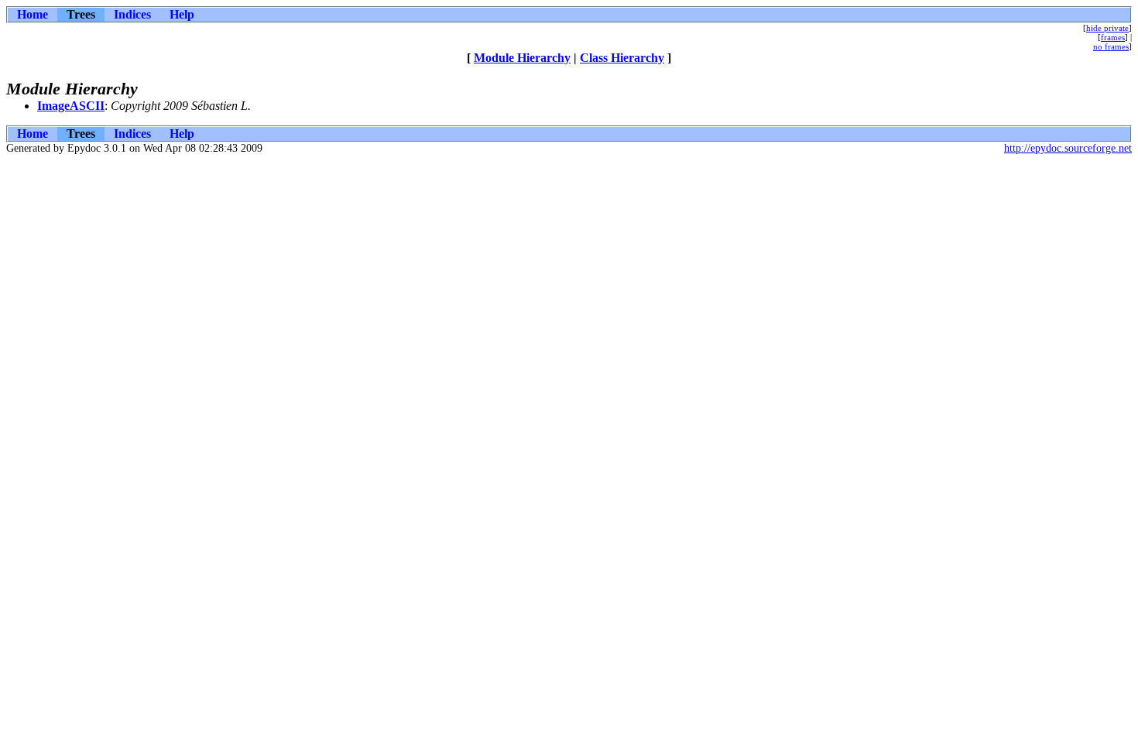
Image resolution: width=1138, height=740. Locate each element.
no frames (1111, 46)
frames (1113, 37)
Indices (132, 14)
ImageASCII (71, 105)
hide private (1107, 28)
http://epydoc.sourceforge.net (1068, 148)
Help (182, 14)
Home (32, 14)
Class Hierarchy (622, 57)
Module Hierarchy (522, 57)
